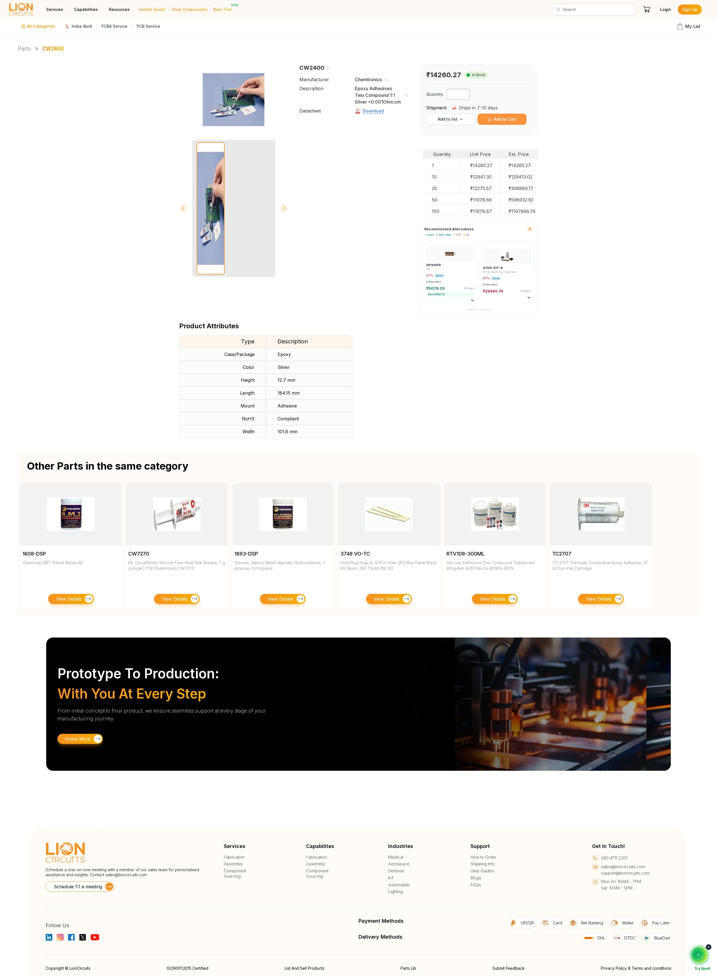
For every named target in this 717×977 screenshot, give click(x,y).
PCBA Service (114, 26)
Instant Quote (152, 9)
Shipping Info (483, 863)
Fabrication (234, 857)
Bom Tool (222, 9)
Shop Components (189, 9)
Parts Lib (408, 968)
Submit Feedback (508, 968)
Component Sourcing (235, 873)
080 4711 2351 (614, 858)
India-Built (82, 26)
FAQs (476, 884)
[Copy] (328, 68)
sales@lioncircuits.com (126, 874)
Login (665, 9)
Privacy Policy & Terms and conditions (636, 968)
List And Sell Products (304, 968)
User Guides (482, 870)
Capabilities (86, 9)
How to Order (483, 857)
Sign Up (689, 9)
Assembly (233, 863)
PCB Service (148, 26)
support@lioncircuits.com (625, 873)
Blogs (476, 877)
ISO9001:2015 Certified (187, 968)
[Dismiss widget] (708, 947)
